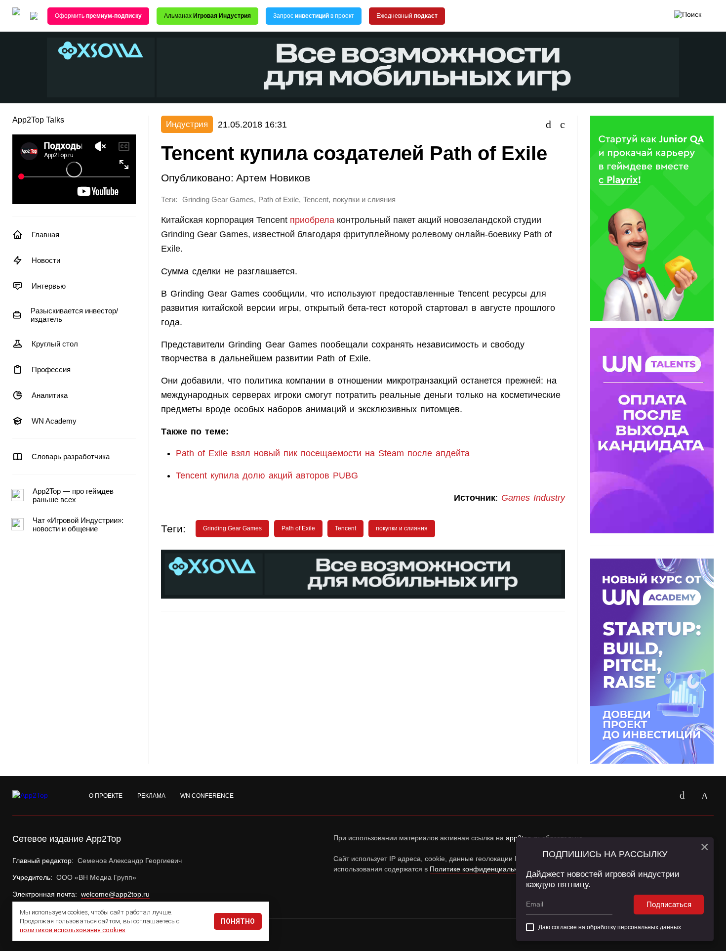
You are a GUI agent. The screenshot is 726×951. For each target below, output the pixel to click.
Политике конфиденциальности (481, 869)
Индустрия (187, 124)
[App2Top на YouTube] (659, 796)
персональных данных (649, 927)
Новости (46, 260)
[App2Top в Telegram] (705, 796)
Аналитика (50, 395)
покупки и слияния (364, 200)
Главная (45, 234)
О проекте (105, 795)
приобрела (312, 220)
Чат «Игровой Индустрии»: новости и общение (78, 524)
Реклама (151, 795)
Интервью (49, 286)
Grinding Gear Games (218, 200)
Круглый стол (55, 344)
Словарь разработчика (71, 456)
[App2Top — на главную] (39, 795)
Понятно (238, 921)
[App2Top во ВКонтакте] (682, 796)
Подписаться (668, 904)
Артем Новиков (273, 178)
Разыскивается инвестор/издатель (74, 314)
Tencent (315, 200)
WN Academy (54, 421)
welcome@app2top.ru (115, 894)
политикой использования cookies (72, 930)
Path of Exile (278, 200)
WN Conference (207, 795)
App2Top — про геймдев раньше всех (73, 495)
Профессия (51, 369)
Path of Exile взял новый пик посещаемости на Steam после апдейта (323, 453)
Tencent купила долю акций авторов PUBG (267, 475)
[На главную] (16, 16)
